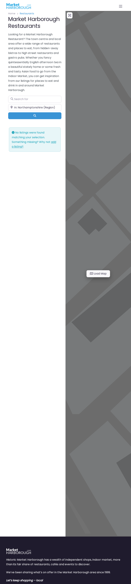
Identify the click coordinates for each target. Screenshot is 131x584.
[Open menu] (120, 6)
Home (11, 13)
